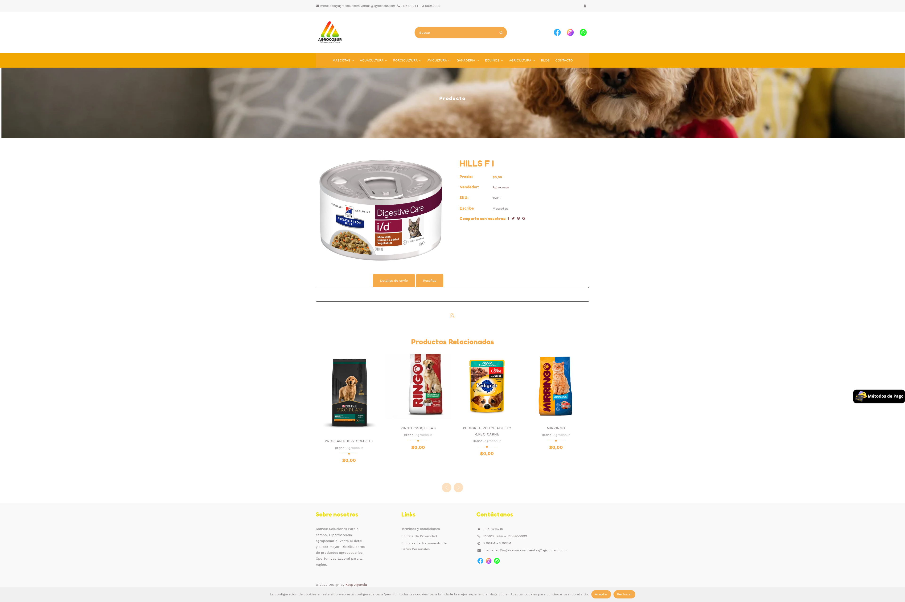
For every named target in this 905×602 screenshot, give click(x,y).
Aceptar (601, 594)
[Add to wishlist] (344, 427)
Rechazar (624, 594)
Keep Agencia (356, 584)
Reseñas (429, 280)
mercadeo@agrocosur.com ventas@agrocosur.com (357, 6)
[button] (458, 487)
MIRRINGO (556, 428)
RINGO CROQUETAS (418, 428)
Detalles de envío (394, 280)
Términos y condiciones (420, 529)
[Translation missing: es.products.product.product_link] (408, 414)
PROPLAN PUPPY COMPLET (349, 441)
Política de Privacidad (419, 536)
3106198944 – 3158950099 (420, 6)
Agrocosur (501, 187)
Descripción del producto (344, 280)
